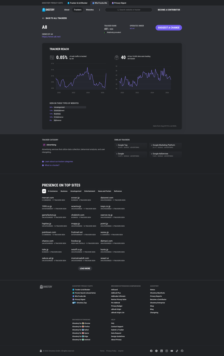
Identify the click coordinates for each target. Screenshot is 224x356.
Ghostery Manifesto (157, 293)
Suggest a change (169, 27)
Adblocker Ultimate (118, 296)
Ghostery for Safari (80, 330)
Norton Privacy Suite (118, 299)
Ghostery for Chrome (81, 323)
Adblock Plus (116, 293)
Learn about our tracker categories (59, 161)
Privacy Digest (120, 3)
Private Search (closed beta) (85, 293)
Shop (152, 306)
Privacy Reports (156, 296)
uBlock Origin (116, 309)
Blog (152, 309)
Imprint (120, 351)
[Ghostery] (48, 10)
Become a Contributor (169, 10)
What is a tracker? (52, 165)
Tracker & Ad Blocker (79, 3)
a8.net (132, 28)
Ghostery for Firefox (81, 326)
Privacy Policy (111, 351)
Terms (102, 351)
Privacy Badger (116, 306)
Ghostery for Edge (80, 336)
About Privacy (116, 340)
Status (152, 290)
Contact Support (117, 326)
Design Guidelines (118, 336)
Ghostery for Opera (80, 333)
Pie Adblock (115, 303)
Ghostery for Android (81, 340)
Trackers (77, 10)
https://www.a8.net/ (51, 36)
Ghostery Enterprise (157, 303)
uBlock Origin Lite (117, 312)
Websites (90, 10)
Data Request (116, 333)
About (66, 10)
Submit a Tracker (117, 330)
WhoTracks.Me (101, 3)
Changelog (154, 312)
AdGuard (114, 290)
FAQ (112, 323)
